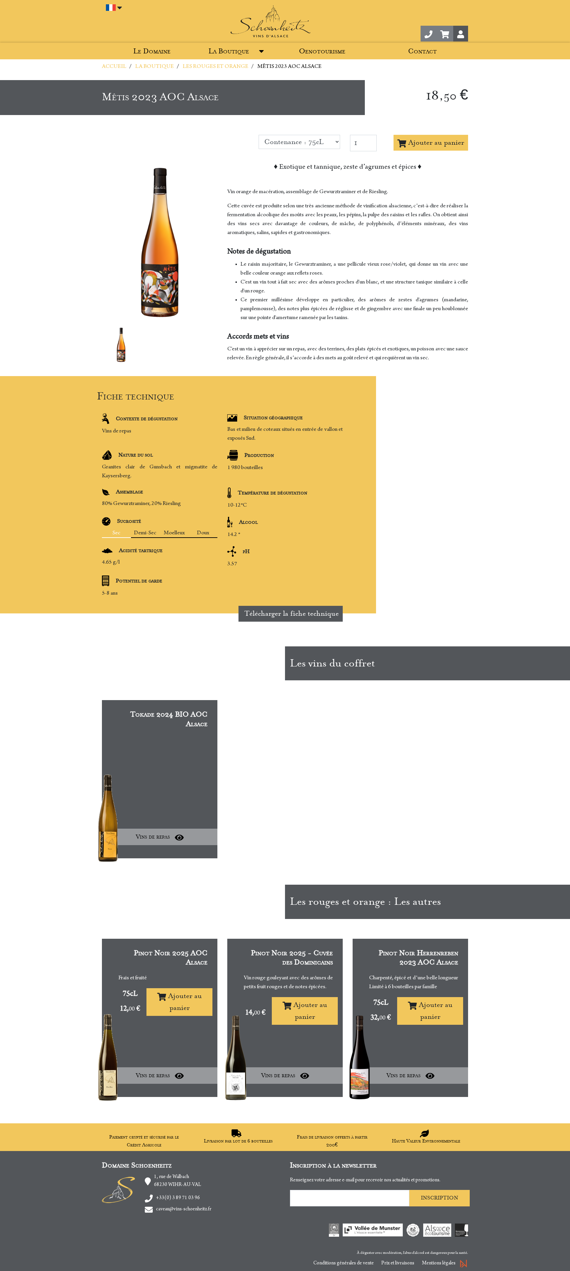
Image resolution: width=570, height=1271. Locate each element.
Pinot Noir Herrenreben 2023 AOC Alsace (418, 958)
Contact (422, 51)
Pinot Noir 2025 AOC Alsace (170, 958)
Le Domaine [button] (152, 51)
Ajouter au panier (435, 142)
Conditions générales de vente (343, 1263)
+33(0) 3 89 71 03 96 (178, 1198)
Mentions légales (439, 1263)
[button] (444, 34)
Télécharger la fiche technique (290, 613)
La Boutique (228, 51)
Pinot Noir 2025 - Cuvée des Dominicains (292, 958)
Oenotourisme (322, 51)
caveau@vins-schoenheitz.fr (183, 1209)
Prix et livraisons (397, 1263)
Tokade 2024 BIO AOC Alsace (168, 719)
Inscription (439, 1198)
